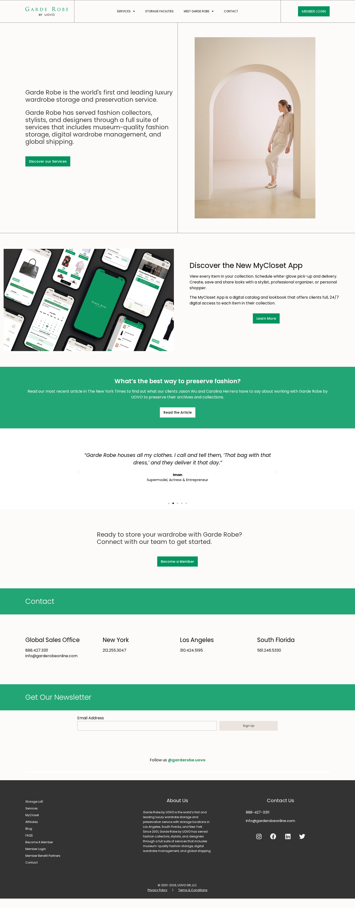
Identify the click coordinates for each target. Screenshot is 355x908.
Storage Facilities (159, 11)
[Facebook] (273, 836)
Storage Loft (34, 802)
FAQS (29, 835)
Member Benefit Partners (42, 856)
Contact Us (280, 800)
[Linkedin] (288, 836)
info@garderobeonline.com (270, 820)
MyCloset (32, 815)
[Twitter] (302, 836)
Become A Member (39, 842)
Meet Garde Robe (196, 11)
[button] (169, 503)
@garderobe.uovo (187, 760)
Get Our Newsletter (58, 697)
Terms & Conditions (192, 890)
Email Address (90, 718)
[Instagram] (259, 836)
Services (124, 11)
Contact (231, 11)
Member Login (35, 849)
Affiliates (31, 822)
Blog (28, 829)
